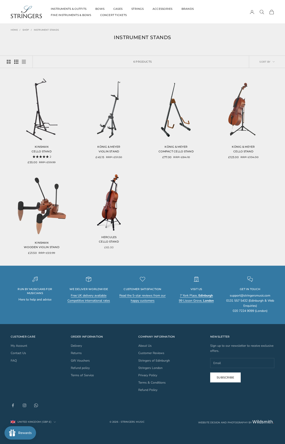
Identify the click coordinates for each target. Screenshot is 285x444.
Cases (117, 8)
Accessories (163, 8)
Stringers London (150, 368)
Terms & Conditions (152, 382)
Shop (25, 30)
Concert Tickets (113, 15)
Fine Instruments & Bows (71, 15)
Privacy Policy (147, 375)
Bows (99, 8)
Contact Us (18, 353)
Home (14, 30)
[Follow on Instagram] (24, 405)
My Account (19, 346)
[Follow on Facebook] (13, 405)
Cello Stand (42, 151)
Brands (187, 8)
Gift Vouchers (80, 360)
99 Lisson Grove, (196, 301)
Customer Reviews (151, 353)
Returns (76, 353)
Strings (137, 8)
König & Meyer (108, 146)
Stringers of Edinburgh (154, 360)
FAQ (14, 360)
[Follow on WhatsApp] (36, 405)
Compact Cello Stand (176, 151)
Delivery (76, 346)
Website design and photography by (236, 422)
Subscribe (225, 377)
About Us (145, 346)
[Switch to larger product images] (9, 62)
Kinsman (42, 146)
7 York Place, (196, 295)
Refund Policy (147, 390)
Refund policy (80, 368)
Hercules (109, 237)
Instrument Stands (46, 30)
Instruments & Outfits (68, 8)
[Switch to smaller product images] (16, 62)
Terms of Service (82, 375)
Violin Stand (109, 151)
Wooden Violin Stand (41, 247)
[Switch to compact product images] (24, 62)
